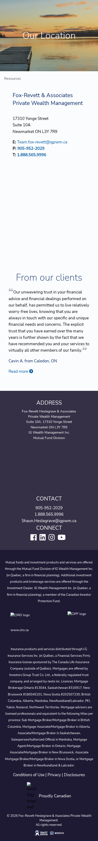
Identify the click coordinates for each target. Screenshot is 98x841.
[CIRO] (34, 618)
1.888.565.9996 (31, 155)
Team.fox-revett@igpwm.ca (42, 142)
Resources (12, 78)
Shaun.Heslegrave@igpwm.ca (49, 521)
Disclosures (74, 775)
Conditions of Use (28, 775)
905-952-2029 (30, 148)
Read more (19, 371)
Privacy (54, 775)
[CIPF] (78, 618)
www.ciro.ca (19, 630)
